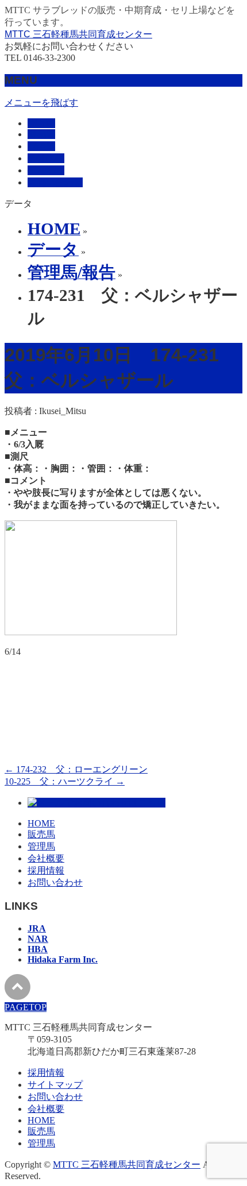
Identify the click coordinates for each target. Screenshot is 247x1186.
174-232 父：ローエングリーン (76, 769)
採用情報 (46, 870)
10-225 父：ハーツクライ (65, 781)
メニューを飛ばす (41, 102)
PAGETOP (26, 1007)
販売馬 (41, 834)
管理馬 (41, 846)
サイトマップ (55, 1085)
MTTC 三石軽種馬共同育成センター (78, 34)
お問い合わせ (55, 882)
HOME (41, 823)
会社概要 (46, 858)
